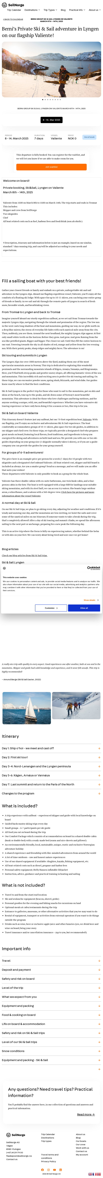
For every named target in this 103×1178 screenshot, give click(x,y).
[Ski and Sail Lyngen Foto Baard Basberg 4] (27, 722)
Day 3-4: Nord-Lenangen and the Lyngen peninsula (36, 766)
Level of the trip (12, 987)
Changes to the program (18, 793)
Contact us (11, 1159)
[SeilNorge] (13, 5)
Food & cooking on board (19, 1015)
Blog (63, 10)
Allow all (84, 608)
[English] (90, 1174)
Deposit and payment (16, 969)
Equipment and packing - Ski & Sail (25, 1060)
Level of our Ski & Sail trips (19, 1042)
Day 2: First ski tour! (15, 757)
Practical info (76, 10)
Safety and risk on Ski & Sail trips (23, 1033)
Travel (6, 960)
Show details (89, 600)
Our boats (81, 1141)
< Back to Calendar (13, 19)
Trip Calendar (14, 10)
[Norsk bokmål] (99, 1174)
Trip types (46, 1141)
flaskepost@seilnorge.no (19, 1156)
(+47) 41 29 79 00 (14, 1153)
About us (93, 10)
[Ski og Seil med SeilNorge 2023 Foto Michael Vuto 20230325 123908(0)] (76, 717)
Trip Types (49, 10)
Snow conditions (13, 1051)
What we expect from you (19, 996)
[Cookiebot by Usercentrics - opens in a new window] (89, 568)
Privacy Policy (48, 1161)
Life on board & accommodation (23, 1024)
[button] (27, 708)
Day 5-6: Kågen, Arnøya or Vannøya (26, 775)
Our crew (80, 1144)
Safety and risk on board (18, 978)
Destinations (30, 10)
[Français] (95, 1174)
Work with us (82, 1148)
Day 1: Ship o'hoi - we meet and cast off (28, 748)
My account (82, 1155)
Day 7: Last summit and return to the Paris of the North (38, 784)
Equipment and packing (18, 1005)
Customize (49, 608)
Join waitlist (51, 167)
